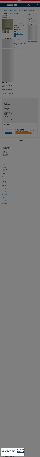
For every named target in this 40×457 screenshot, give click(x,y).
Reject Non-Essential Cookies (20, 451)
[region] (12, 452)
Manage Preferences (20, 453)
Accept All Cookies (20, 449)
